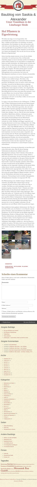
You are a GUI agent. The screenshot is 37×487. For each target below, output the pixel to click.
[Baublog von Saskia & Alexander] (18, 10)
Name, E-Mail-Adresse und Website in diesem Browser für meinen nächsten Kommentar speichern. (18, 312)
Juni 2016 (6, 365)
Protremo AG (6, 457)
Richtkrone (27, 471)
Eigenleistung (9, 266)
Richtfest (18, 471)
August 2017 (6, 360)
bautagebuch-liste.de (8, 441)
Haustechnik (6, 404)
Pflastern (25, 266)
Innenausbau (6, 408)
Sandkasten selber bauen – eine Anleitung (18, 346)
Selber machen (9, 267)
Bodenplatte (19, 464)
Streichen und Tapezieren (9, 415)
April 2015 (6, 367)
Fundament (4, 466)
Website (4, 308)
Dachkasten (24, 464)
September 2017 (7, 358)
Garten (5, 397)
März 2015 (6, 369)
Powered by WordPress (18, 481)
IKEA (30, 466)
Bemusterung (6, 386)
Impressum (6, 427)
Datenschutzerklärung (8, 425)
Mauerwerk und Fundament (9, 413)
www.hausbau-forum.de (9, 446)
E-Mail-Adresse (6, 305)
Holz (28, 466)
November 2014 (7, 374)
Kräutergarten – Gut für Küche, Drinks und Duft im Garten (16, 337)
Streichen (17, 473)
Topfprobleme (6, 322)
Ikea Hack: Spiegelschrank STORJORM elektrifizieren (21, 350)
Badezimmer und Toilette (9, 383)
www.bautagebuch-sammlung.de (10, 444)
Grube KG (6, 453)
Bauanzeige (4, 464)
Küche (5, 409)
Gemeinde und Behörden (9, 399)
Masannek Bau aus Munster (9, 429)
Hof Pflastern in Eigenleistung (10, 332)
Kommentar (5, 283)
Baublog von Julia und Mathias (10, 437)
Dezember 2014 (7, 373)
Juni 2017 (6, 362)
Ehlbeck (5, 390)
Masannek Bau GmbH (8, 455)
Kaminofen (4, 468)
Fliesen (33, 464)
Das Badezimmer (13, 344)
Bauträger (6, 384)
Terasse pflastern (7, 335)
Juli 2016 (6, 364)
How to (5, 406)
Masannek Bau (7, 411)
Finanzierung (6, 395)
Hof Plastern (17, 266)
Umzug (5, 417)
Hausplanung (18, 466)
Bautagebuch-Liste (7, 439)
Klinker (9, 468)
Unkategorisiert (7, 418)
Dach (5, 388)
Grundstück (8, 263)
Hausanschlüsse (7, 402)
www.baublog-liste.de (8, 443)
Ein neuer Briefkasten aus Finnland (11, 330)
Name (3, 302)
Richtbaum (13, 471)
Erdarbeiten (6, 392)
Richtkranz (23, 471)
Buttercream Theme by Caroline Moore (8, 479)
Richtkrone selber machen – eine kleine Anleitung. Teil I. (21, 351)
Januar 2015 (6, 371)
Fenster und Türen (7, 393)
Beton (15, 464)
